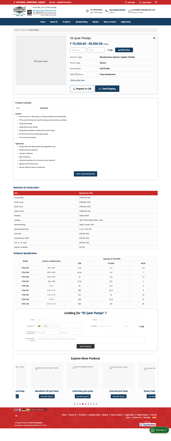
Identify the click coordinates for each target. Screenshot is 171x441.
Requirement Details (30, 339)
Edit (111, 50)
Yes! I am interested (85, 174)
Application (126, 22)
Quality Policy (82, 22)
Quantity (94, 326)
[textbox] (96, 50)
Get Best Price (124, 50)
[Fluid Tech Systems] (34, 11)
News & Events (110, 22)
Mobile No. (31, 326)
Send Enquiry (109, 88)
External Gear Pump (104, 391)
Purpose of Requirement (30, 332)
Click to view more (77, 80)
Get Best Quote (33, 396)
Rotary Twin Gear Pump (140, 391)
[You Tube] (16, 416)
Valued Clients (142, 415)
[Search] (155, 2)
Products (66, 22)
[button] (117, 10)
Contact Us (136, 417)
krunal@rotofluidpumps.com (143, 10)
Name (33, 320)
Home (42, 22)
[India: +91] (39, 326)
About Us (54, 22)
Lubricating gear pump (68, 391)
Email (95, 320)
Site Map (147, 417)
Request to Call (83, 88)
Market (96, 22)
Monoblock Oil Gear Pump (32, 391)
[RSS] (154, 417)
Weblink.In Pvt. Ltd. (39, 425)
